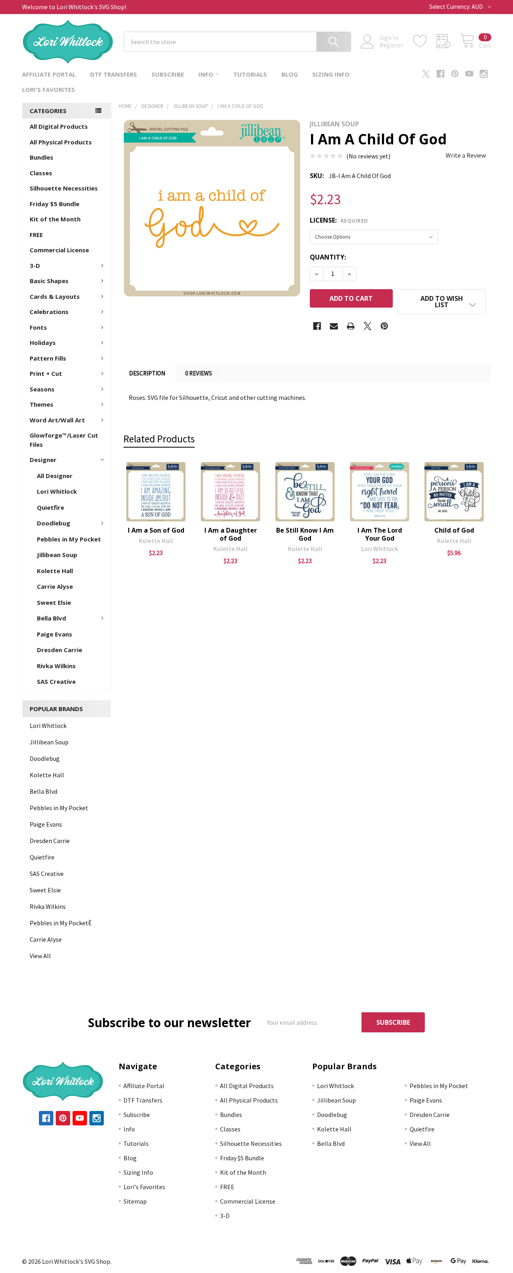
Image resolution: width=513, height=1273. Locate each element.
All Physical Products (61, 142)
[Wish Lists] (424, 41)
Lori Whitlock (57, 491)
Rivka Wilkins (56, 666)
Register (391, 45)
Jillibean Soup (57, 555)
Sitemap (135, 1201)
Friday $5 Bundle (54, 204)
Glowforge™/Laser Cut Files (64, 439)
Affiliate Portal (49, 74)
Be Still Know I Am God (305, 534)
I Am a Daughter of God (230, 534)
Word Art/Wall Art (57, 420)
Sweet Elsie (54, 602)
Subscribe (167, 74)
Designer (43, 460)
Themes (41, 404)
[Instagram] (484, 74)
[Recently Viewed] (448, 41)
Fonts (38, 327)
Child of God (454, 530)
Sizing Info (330, 74)
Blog (289, 74)
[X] (426, 74)
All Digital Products (59, 126)
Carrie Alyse (55, 586)
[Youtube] (469, 74)
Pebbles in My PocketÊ (61, 923)
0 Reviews (198, 373)
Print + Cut (46, 373)
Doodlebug (53, 523)
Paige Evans (54, 634)
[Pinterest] (455, 74)
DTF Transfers (113, 74)
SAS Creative (56, 681)
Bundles (41, 157)
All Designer (55, 476)
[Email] (334, 326)
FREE (36, 235)
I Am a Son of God (156, 530)
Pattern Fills (48, 358)
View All (40, 956)
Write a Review (466, 155)
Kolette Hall (55, 571)
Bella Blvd (51, 618)
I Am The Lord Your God (379, 534)
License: (339, 220)
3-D (35, 265)
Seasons (42, 389)
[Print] (350, 326)
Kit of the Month (55, 219)
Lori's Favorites (48, 89)
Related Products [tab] (159, 438)
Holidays (43, 343)
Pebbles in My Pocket (69, 539)
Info (205, 74)
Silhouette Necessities (64, 188)
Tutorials (250, 74)
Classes (41, 173)
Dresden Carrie (59, 650)
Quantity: (328, 257)
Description (147, 373)
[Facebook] (440, 74)
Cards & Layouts (55, 296)
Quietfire (50, 507)
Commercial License (59, 250)
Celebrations (49, 312)
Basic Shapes (49, 281)
